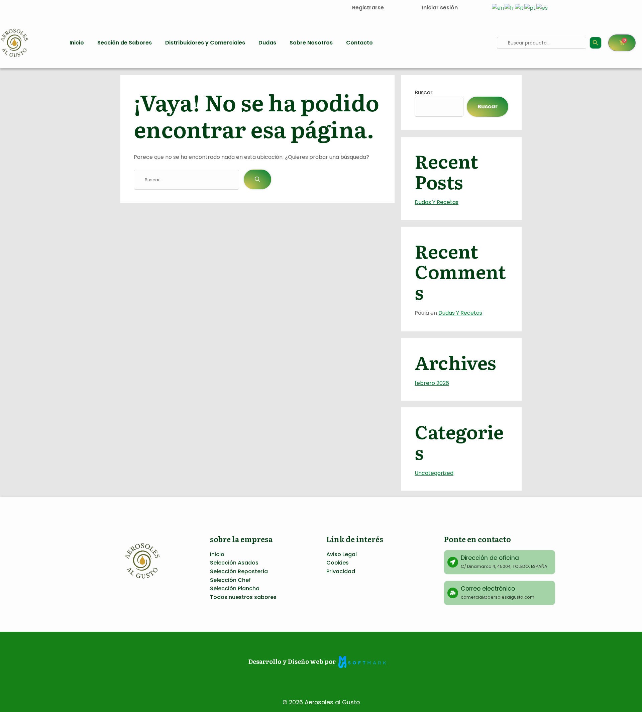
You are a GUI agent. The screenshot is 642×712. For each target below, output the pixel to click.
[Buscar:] (189, 179)
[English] (498, 7)
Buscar (424, 92)
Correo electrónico (488, 589)
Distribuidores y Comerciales (205, 42)
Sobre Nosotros (311, 42)
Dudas (267, 42)
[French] (510, 7)
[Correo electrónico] (452, 593)
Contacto (359, 42)
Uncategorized (434, 473)
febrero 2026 (432, 383)
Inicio (77, 42)
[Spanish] (542, 7)
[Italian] (519, 7)
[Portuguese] (530, 7)
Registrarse (368, 7)
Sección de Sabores (124, 42)
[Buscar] (257, 180)
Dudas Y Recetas (436, 202)
